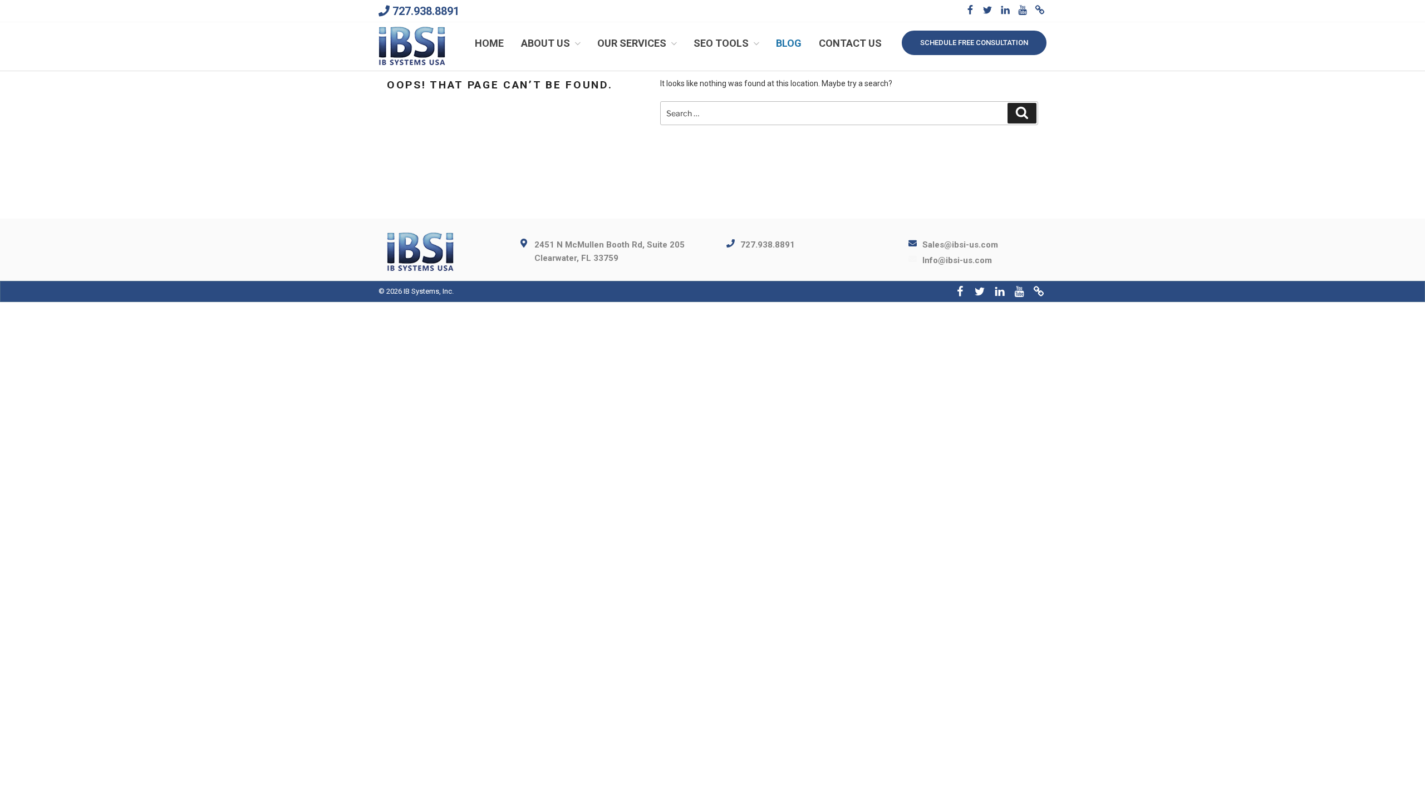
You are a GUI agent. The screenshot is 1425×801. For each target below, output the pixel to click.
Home (489, 43)
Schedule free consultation (974, 42)
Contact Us (850, 43)
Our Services (631, 43)
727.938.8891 (425, 11)
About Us (545, 43)
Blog (789, 43)
